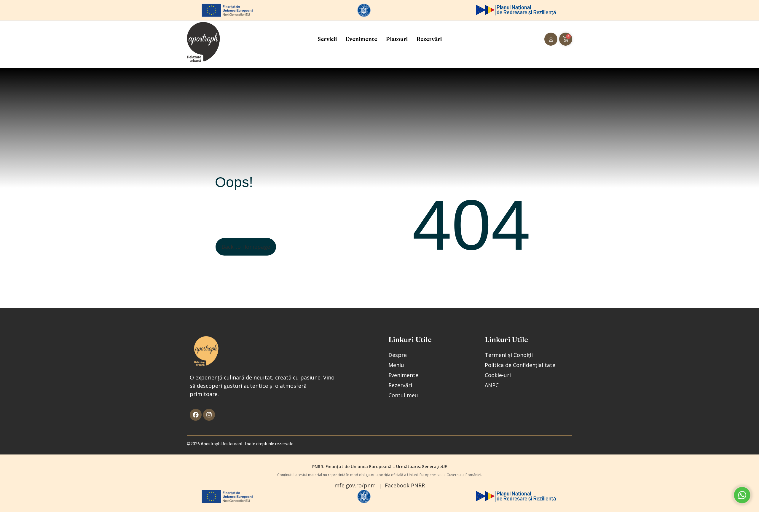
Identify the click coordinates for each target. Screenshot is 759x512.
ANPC (492, 385)
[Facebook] (196, 415)
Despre (397, 354)
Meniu (396, 365)
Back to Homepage (245, 246)
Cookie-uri (498, 375)
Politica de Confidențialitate (520, 365)
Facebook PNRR (405, 485)
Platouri (397, 39)
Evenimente (361, 39)
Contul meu (403, 395)
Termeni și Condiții (509, 354)
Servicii (327, 39)
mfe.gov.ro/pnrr (354, 485)
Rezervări (429, 39)
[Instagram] (209, 415)
